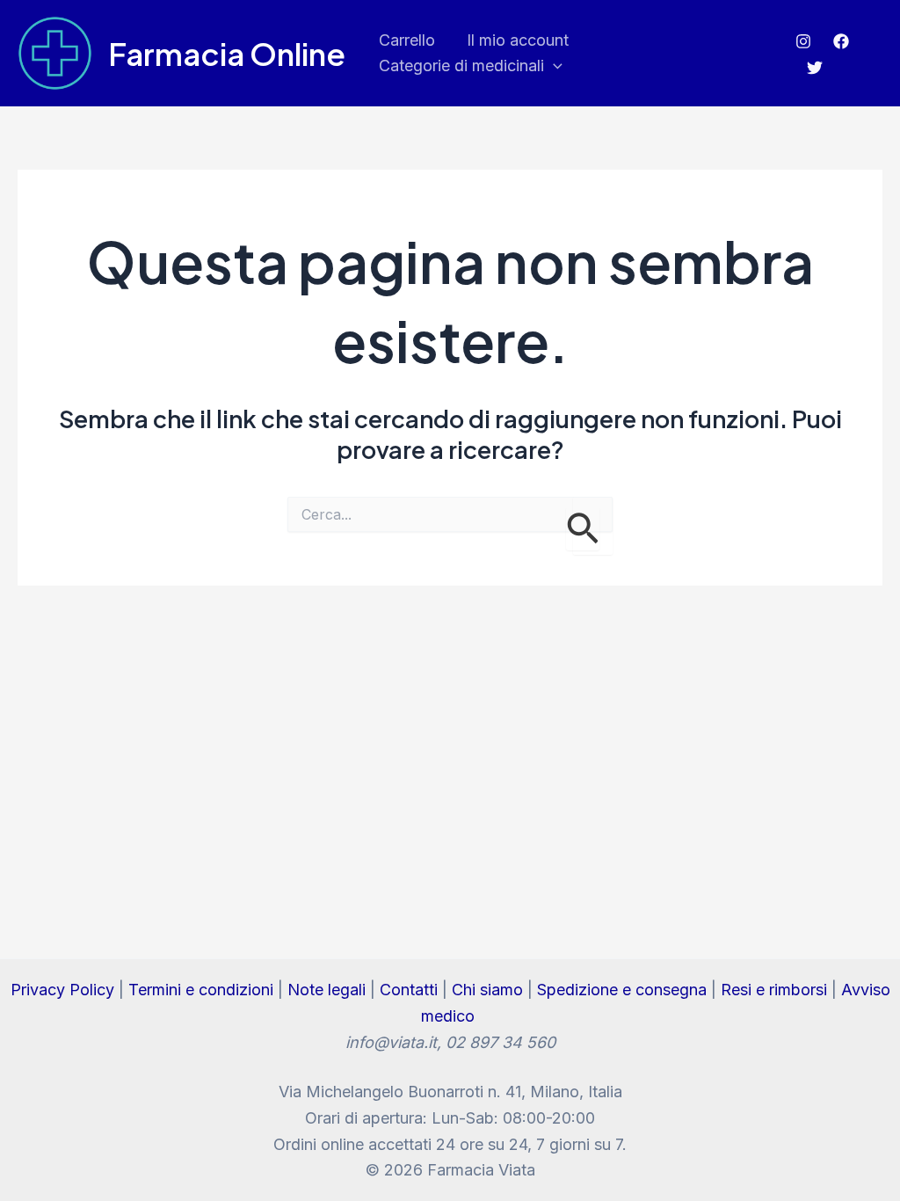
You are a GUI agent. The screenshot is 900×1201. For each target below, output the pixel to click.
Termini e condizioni (200, 989)
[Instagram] (803, 41)
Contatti (409, 989)
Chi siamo (487, 989)
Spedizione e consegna (622, 989)
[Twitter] (815, 68)
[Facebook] (841, 41)
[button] (553, 66)
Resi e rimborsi (774, 989)
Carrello (407, 40)
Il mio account (518, 40)
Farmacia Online (226, 53)
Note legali (326, 989)
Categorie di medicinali (461, 65)
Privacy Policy (62, 989)
